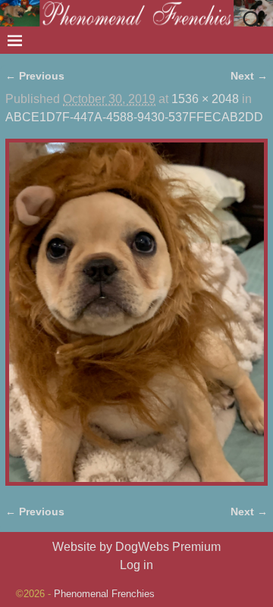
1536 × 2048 (205, 98)
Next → (249, 76)
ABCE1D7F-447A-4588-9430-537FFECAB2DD (134, 117)
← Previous (34, 76)
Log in (136, 565)
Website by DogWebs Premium (136, 546)
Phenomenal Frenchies (104, 593)
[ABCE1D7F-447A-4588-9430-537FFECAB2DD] (136, 312)
